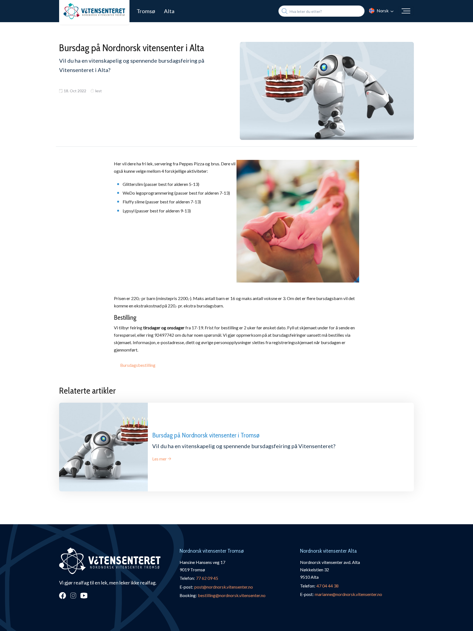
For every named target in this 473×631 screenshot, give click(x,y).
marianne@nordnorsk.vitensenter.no (348, 594)
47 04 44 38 (327, 585)
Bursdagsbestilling (137, 365)
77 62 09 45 (207, 578)
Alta (169, 11)
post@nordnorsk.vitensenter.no (223, 586)
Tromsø (146, 11)
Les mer (159, 458)
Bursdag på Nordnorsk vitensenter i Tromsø (205, 435)
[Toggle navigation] (406, 11)
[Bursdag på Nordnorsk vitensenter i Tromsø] (103, 447)
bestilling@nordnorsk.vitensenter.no (232, 595)
